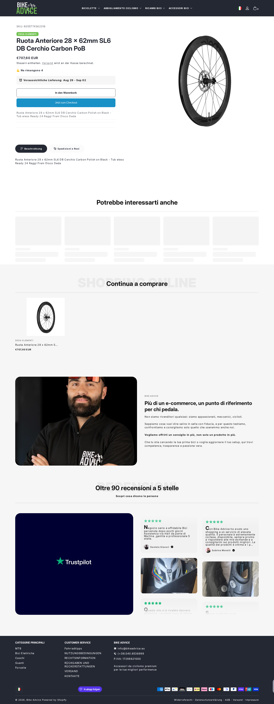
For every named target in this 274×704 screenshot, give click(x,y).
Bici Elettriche (24, 653)
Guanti (19, 662)
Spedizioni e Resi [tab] (68, 148)
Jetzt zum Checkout (66, 102)
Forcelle (20, 667)
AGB (227, 699)
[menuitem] (38, 648)
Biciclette (89, 8)
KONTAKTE (72, 676)
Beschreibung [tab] (33, 148)
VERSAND (71, 671)
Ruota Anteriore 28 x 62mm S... (36, 345)
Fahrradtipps (73, 648)
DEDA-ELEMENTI (27, 34)
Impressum (252, 699)
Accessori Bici (179, 8)
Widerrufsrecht (183, 699)
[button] (240, 8)
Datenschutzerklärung (208, 699)
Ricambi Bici (153, 8)
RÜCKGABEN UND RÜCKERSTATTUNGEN (80, 664)
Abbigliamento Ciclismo (121, 8)
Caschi (20, 658)
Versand (47, 63)
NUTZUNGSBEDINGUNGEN (83, 653)
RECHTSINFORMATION (80, 658)
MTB (18, 648)
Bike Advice (33, 699)
